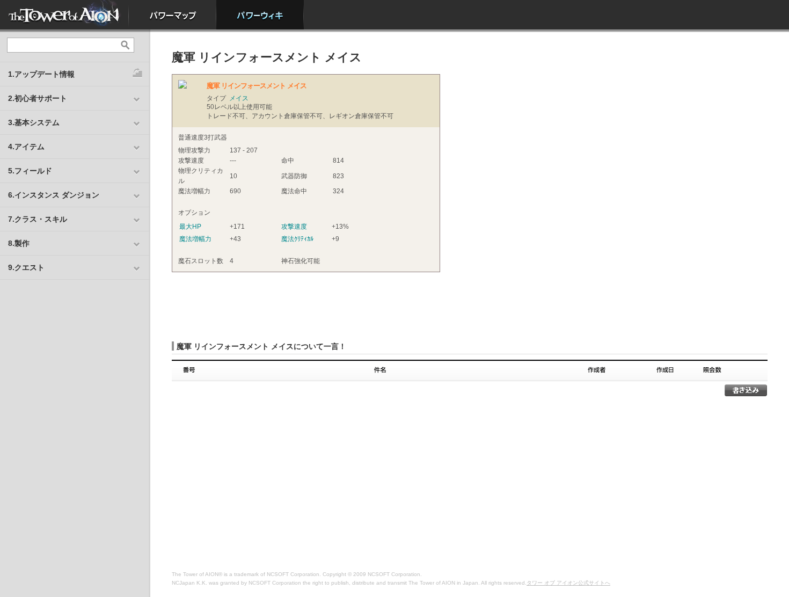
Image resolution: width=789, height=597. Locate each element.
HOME (64, 15)
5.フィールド (30, 170)
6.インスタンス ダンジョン (53, 195)
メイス (239, 98)
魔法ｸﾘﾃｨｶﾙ (297, 239)
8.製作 (19, 243)
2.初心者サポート (37, 98)
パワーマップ (172, 15)
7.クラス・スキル (37, 219)
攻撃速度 (294, 226)
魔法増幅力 (195, 239)
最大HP (190, 226)
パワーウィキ (260, 15)
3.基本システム (34, 122)
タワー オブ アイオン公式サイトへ (568, 583)
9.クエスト (26, 267)
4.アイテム (26, 146)
